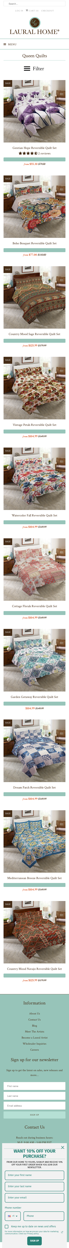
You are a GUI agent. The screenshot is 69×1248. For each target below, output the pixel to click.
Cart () (33, 10)
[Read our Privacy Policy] (62, 1232)
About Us (34, 1013)
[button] (28, 153)
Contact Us (34, 1020)
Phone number (13, 1207)
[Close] (62, 1147)
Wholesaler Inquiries (34, 1044)
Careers (34, 1050)
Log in (19, 10)
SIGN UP (34, 1240)
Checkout (47, 10)
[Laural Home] (35, 26)
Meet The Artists (34, 1031)
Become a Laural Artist (35, 1038)
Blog (34, 1026)
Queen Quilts (34, 56)
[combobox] (13, 1216)
